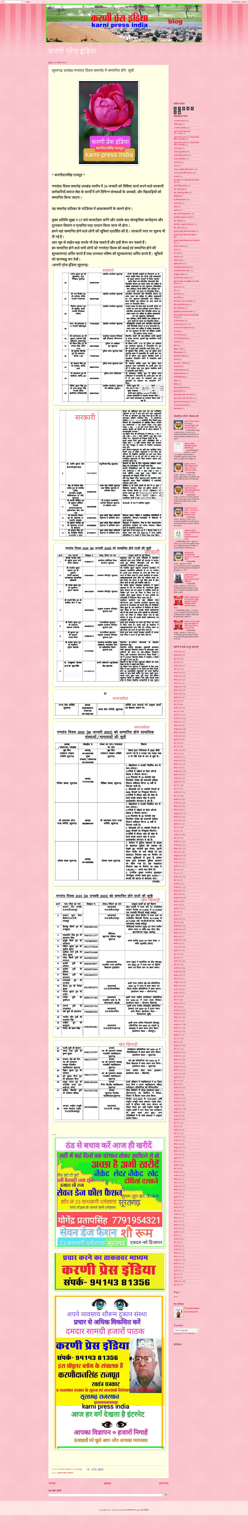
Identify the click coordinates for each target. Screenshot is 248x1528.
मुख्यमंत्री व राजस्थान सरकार (183, 311)
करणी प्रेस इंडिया (72, 51)
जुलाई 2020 (177, 908)
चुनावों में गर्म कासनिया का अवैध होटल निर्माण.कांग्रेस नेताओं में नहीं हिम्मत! (191, 578)
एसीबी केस (177, 196)
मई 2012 (177, 1235)
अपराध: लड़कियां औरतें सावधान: (184, 169)
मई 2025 (177, 704)
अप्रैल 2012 (178, 1239)
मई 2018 (177, 999)
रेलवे (175, 345)
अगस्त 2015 (178, 1116)
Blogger (137, 1510)
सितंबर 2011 (178, 1263)
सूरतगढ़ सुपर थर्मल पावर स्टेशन (183, 394)
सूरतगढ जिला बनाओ (180, 387)
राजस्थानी (177, 331)
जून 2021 (177, 869)
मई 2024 (177, 746)
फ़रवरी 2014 (178, 1172)
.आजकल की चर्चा (179, 120)
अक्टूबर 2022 (178, 813)
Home (176, 1296)
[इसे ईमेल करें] (92, 1469)
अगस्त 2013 (178, 1193)
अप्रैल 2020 (178, 919)
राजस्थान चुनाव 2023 (181, 324)
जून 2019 (177, 954)
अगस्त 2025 (178, 694)
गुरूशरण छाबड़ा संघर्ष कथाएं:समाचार (185, 231)
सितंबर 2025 (178, 690)
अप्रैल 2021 (178, 876)
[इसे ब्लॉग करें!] (95, 1469)
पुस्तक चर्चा (177, 287)
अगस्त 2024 (178, 736)
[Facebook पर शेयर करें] (100, 1469)
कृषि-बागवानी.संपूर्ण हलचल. (182, 213)
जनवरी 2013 (178, 1214)
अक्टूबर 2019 (178, 940)
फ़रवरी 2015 (178, 1137)
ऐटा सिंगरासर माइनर (180, 199)
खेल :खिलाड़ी (178, 221)
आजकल (176, 176)
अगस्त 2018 (178, 989)
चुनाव (175, 249)
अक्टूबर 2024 (178, 729)
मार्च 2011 (177, 1284)
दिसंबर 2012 (178, 1218)
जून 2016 (177, 1080)
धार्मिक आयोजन (178, 263)
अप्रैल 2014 (178, 1165)
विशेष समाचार (178, 352)
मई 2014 (177, 1161)
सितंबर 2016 (178, 1070)
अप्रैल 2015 (178, 1130)
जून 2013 (177, 1200)
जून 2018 (177, 996)
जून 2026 (177, 658)
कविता (176, 206)
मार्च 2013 (177, 1211)
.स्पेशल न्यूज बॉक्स (179, 151)
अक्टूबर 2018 (178, 982)
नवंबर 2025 (177, 683)
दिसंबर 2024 (178, 722)
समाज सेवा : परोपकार (180, 363)
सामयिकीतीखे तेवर (179, 377)
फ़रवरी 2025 (178, 715)
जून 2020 (177, 912)
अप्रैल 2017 (178, 1045)
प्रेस (175, 290)
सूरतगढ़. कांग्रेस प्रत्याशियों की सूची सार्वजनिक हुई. (190, 445)
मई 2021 (177, 873)
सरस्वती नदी (178, 366)
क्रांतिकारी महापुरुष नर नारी (182, 217)
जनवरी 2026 (178, 676)
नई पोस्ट (52, 1483)
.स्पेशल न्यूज (177, 148)
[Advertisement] (211, 79)
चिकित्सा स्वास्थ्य (179, 246)
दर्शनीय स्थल (178, 260)
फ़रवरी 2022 (178, 841)
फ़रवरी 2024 (178, 757)
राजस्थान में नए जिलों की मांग (182, 327)
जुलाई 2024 (177, 739)
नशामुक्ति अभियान (179, 274)
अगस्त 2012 (178, 1228)
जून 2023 (177, 785)
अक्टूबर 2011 (178, 1260)
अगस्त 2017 (178, 1031)
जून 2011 (177, 1274)
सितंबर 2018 (178, 985)
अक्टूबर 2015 (178, 1109)
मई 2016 (177, 1084)
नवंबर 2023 (177, 767)
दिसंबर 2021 (178, 848)
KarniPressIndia (193, 1308)
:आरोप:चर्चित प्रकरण (180, 155)
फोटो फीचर (177, 294)
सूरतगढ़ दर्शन (178, 391)
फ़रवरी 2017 (178, 1052)
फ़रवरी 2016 (178, 1094)
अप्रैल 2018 (178, 1003)
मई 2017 (177, 1042)
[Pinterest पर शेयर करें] (102, 1469)
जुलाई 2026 (177, 655)
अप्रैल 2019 (178, 961)
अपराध (176, 166)
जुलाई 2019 (177, 950)
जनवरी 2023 (178, 803)
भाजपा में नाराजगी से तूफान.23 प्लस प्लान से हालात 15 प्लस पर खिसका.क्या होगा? (191, 511)
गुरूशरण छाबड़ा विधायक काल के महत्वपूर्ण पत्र (187, 241)
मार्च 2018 (177, 1007)
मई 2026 (177, 662)
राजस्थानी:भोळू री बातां (181, 338)
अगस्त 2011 (178, 1267)
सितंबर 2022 (178, 817)
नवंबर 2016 (177, 1063)
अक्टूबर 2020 (178, 897)
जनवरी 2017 (178, 1056)
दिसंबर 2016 (178, 1059)
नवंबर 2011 (177, 1256)
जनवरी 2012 (178, 1249)
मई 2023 (177, 788)
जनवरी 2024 (178, 760)
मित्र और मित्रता (179, 308)
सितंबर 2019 (178, 943)
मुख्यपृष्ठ (107, 1483)
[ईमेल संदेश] (88, 1469)
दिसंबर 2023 (178, 764)
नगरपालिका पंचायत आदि (181, 267)
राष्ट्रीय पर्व (177, 342)
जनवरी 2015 (178, 1140)
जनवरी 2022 (178, 845)
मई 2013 (177, 1203)
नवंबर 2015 (177, 1105)
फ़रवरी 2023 (178, 799)
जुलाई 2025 (177, 697)
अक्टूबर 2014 (178, 1147)
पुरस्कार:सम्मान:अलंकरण (65, 1473)
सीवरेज (176, 384)
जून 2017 (177, 1038)
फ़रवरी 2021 (178, 883)
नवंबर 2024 (177, 725)
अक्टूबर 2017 (178, 1024)
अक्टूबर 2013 (178, 1186)
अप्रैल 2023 (178, 792)
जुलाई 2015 (177, 1119)
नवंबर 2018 (177, 978)
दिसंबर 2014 (178, 1144)
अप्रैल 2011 (178, 1281)
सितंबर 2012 (178, 1225)
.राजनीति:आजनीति (180, 128)
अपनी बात (177, 162)
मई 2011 (177, 1277)
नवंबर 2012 (177, 1221)
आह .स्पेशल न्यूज (179, 189)
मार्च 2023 (177, 796)
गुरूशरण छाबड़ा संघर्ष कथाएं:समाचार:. (185, 234)
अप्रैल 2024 (178, 750)
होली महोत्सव (178, 408)
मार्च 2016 (177, 1091)
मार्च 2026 (177, 669)
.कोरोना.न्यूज (178, 124)
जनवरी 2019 (178, 971)
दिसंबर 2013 (178, 1179)
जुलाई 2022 (177, 824)
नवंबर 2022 (177, 810)
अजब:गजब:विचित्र (180, 159)
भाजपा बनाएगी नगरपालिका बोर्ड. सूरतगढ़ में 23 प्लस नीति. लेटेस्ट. (192, 555)
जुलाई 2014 (177, 1158)
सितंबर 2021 (178, 859)
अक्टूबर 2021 (178, 855)
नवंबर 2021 (177, 852)
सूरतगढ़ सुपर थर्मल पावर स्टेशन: (184, 398)
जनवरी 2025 (178, 718)
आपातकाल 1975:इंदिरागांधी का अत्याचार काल (186, 181)
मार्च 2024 (177, 753)
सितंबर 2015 (178, 1112)
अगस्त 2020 (178, 905)
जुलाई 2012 (177, 1232)
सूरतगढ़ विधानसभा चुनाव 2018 (183, 401)
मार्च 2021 (177, 880)
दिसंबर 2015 (178, 1101)
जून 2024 (177, 743)
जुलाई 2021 (177, 866)
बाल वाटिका (177, 297)
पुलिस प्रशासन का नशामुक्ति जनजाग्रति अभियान (186, 282)
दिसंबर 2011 (178, 1253)
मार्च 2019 (177, 964)
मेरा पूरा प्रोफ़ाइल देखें (191, 1312)
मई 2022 (177, 831)
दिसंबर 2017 (178, 1017)
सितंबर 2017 (178, 1028)
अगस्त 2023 (178, 778)
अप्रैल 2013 (178, 1207)
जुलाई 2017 (177, 1035)
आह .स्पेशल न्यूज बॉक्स (181, 192)
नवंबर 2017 (177, 1021)
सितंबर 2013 (178, 1189)
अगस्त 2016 (178, 1073)
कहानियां (176, 210)
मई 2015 (177, 1126)
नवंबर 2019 (177, 936)
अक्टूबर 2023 (178, 771)
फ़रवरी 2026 (178, 672)
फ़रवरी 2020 (178, 926)
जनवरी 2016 (178, 1098)
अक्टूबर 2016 (178, 1066)
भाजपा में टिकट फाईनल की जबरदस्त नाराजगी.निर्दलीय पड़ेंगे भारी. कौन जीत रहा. (191, 424)
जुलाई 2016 (177, 1077)
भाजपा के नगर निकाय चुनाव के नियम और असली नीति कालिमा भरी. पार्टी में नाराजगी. (192, 489)
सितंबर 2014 (178, 1151)
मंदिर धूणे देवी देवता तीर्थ (181, 304)
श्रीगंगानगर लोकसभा (180, 356)
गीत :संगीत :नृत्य (179, 228)
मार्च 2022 (177, 838)
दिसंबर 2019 (178, 933)
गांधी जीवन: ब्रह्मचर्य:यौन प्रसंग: (184, 224)
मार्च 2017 (177, 1049)
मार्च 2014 (177, 1168)
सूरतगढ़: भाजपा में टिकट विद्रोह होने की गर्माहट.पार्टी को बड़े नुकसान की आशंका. (191, 466)
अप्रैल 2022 (178, 834)
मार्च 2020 (177, 922)
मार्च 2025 (177, 711)
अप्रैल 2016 (178, 1087)
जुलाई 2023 (177, 781)
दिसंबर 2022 (178, 806)
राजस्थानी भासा (178, 335)
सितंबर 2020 (178, 901)
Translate (191, 1333)
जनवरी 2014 (178, 1175)
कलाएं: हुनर (177, 203)
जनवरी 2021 (178, 887)
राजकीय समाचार (179, 320)
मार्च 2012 (177, 1242)
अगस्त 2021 (178, 862)
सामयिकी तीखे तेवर (180, 370)
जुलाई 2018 (177, 992)
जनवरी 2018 (178, 1014)
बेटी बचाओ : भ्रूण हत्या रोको (183, 301)
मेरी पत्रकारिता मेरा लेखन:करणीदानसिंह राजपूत (186, 316)
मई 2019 (177, 957)
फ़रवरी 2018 (178, 1010)
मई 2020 (177, 915)
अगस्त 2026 (178, 651)
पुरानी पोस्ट (164, 1483)
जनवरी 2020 (178, 929)
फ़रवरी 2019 (178, 968)
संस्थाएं (176, 359)
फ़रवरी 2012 (178, 1246)
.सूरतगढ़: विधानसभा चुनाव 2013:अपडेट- (182, 132)
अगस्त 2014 (178, 1154)
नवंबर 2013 (177, 1182)
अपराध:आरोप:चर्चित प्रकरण (183, 173)
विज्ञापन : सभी (178, 349)
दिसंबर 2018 (178, 975)
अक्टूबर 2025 (178, 686)
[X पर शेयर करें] (97, 1469)
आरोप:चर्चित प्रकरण (180, 185)
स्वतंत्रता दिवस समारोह (181, 405)
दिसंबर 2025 (178, 679)
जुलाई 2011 (177, 1270)
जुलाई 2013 (177, 1196)
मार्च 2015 (177, 1133)
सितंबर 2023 (178, 774)
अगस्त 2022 (178, 820)
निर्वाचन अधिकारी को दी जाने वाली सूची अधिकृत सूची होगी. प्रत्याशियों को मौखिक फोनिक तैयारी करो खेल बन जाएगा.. (186, 602)
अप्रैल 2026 (178, 665)
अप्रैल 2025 (178, 708)
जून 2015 (177, 1123)
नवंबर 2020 (177, 894)
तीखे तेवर (177, 256)
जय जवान (177, 253)
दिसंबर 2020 (178, 890)
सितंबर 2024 (178, 732)
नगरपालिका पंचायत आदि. (181, 270)
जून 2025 (177, 701)
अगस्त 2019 (178, 947)
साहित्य (176, 380)
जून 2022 (177, 827)
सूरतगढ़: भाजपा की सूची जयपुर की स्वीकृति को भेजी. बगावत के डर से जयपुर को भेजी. (191, 624)
